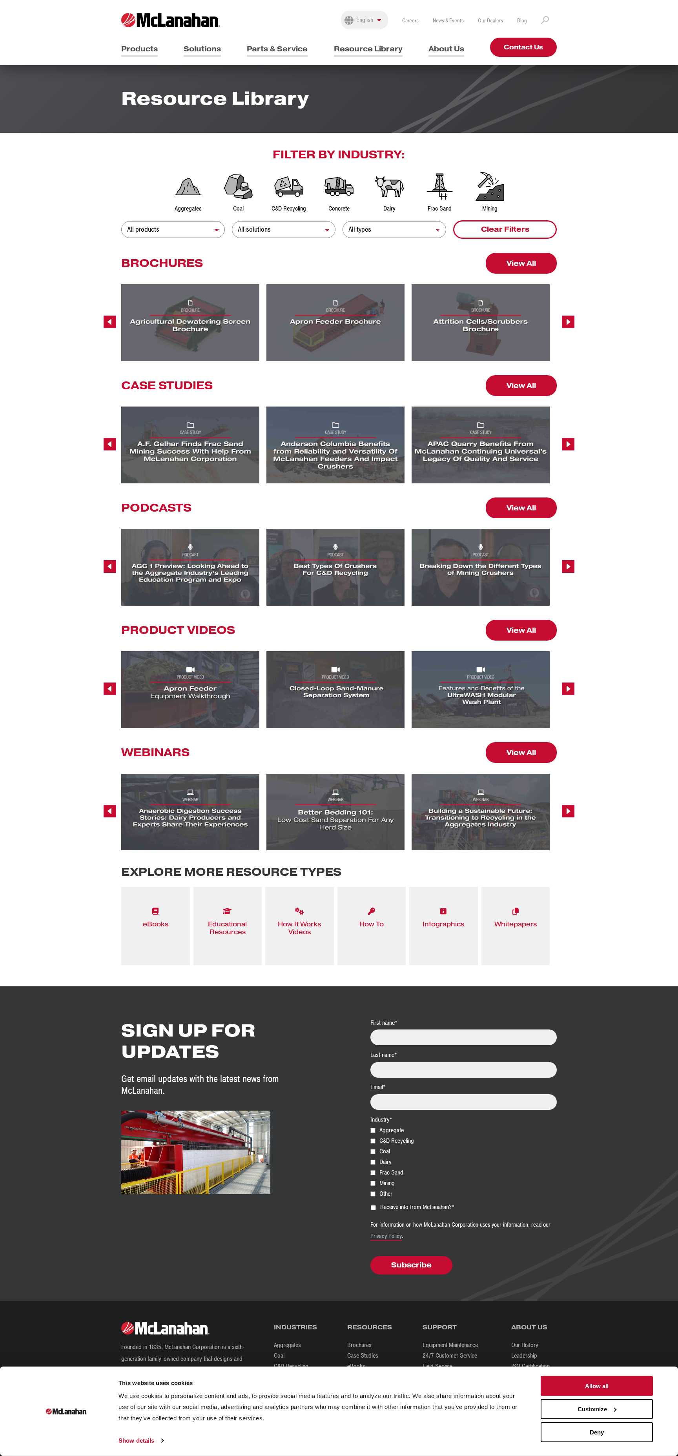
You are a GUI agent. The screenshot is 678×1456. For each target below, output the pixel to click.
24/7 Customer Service (450, 1355)
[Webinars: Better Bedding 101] (335, 812)
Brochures (359, 1345)
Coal (279, 1355)
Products (139, 48)
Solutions (202, 48)
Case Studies (362, 1355)
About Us (446, 48)
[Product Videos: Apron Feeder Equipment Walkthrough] (190, 689)
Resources (369, 1327)
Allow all (597, 1386)
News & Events (448, 20)
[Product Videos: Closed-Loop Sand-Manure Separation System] (335, 689)
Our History (524, 1345)
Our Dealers (490, 20)
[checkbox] (463, 1162)
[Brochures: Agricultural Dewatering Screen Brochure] (190, 322)
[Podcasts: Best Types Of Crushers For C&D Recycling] (335, 567)
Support (440, 1327)
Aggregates (287, 1345)
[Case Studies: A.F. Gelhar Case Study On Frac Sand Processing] (190, 445)
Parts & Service (277, 48)
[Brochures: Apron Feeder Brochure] (335, 322)
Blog (522, 20)
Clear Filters (505, 229)
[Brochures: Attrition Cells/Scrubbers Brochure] (481, 322)
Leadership (524, 1355)
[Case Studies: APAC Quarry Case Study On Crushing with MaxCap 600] (481, 445)
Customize (592, 1409)
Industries (295, 1327)
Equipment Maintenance (450, 1345)
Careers (410, 20)
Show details (136, 1440)
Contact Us (523, 47)
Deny (597, 1432)
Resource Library (368, 48)
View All (521, 263)
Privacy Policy (386, 1236)
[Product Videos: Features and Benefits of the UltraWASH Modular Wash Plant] (481, 689)
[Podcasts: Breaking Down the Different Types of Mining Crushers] (481, 567)
